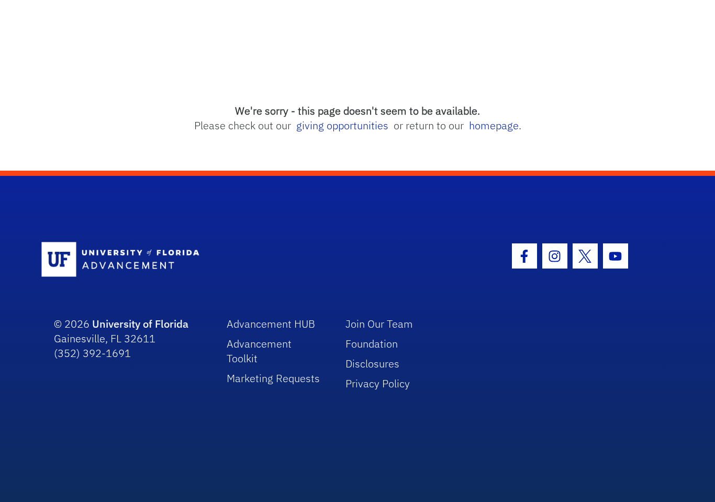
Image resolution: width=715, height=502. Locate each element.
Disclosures (372, 363)
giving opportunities (342, 125)
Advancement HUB (271, 324)
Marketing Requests (273, 378)
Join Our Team (379, 324)
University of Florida (140, 324)
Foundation (371, 344)
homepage (494, 125)
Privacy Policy (377, 383)
